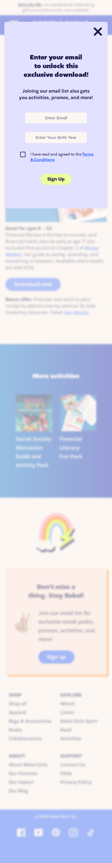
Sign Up (56, 179)
